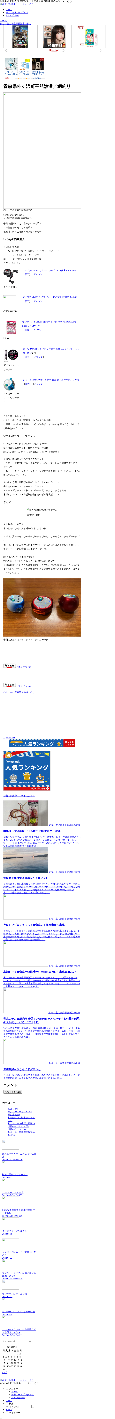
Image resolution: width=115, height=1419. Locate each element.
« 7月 (4, 1372)
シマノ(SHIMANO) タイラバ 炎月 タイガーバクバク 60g (51, 379)
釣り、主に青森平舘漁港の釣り (19, 692)
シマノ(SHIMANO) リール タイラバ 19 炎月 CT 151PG (49, 270)
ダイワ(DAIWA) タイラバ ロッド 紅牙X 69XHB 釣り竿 (49, 297)
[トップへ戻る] (1, 1418)
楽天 (27, 274)
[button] (30, 1341)
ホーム (14, 1391)
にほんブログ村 (23, 667)
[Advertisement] (42, 713)
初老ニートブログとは (22, 1394)
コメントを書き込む (12, 1092)
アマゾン (38, 274)
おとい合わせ (18, 1397)
